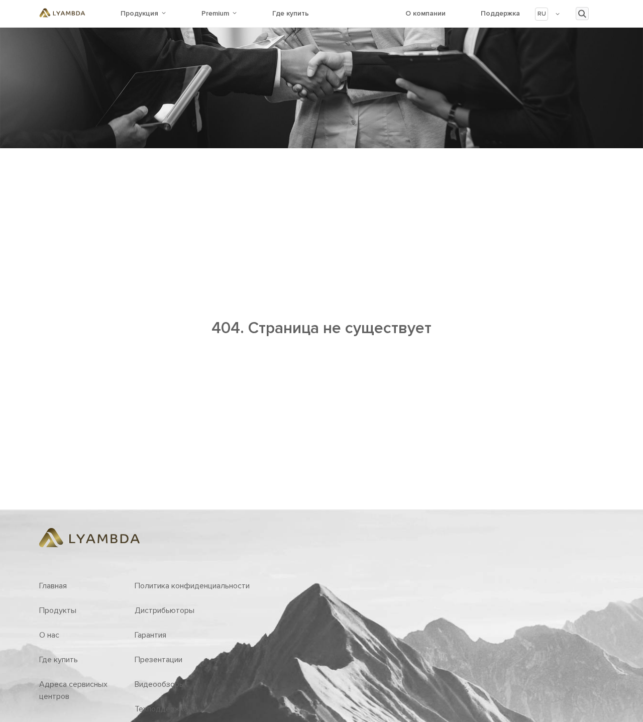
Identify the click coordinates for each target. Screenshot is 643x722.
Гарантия (150, 635)
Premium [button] (215, 13)
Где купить (290, 13)
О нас (49, 635)
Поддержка (500, 13)
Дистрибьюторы (164, 610)
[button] (548, 14)
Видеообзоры (160, 684)
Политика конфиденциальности (192, 586)
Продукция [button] (139, 13)
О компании (425, 13)
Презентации (158, 660)
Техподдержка (161, 709)
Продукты (57, 610)
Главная (53, 586)
